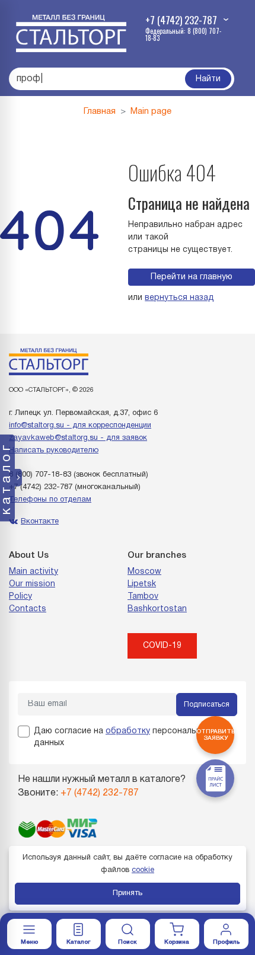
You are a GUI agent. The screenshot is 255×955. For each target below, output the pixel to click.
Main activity (33, 572)
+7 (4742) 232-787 (40, 487)
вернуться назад (179, 298)
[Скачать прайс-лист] (215, 778)
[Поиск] (128, 934)
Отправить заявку (215, 735)
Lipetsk (142, 584)
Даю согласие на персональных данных (122, 737)
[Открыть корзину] (177, 934)
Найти (208, 79)
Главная (100, 111)
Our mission (32, 584)
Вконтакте (40, 521)
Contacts (27, 609)
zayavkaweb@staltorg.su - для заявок (78, 438)
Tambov (143, 597)
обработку (128, 731)
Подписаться (207, 704)
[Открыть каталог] (78, 934)
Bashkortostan (157, 609)
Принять (127, 893)
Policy (20, 597)
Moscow (144, 572)
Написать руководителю (53, 450)
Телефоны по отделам (50, 499)
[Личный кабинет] (226, 934)
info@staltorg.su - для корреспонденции (80, 425)
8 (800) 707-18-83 (40, 474)
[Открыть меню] (29, 934)
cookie (143, 870)
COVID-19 (162, 646)
